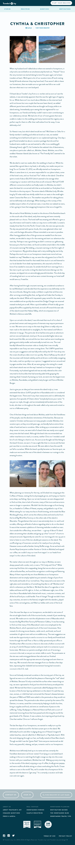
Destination (65, 9)
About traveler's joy (12, 810)
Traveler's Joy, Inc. (10, 840)
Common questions (11, 813)
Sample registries (35, 813)
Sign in (27, 795)
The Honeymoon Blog (59, 813)
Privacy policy (65, 836)
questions (44, 9)
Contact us (10, 795)
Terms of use (49, 836)
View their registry (43, 28)
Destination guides (59, 810)
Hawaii (29, 28)
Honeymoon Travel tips (60, 816)
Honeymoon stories (35, 810)
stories (7, 9)
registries (25, 9)
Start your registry (61, 3)
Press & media (9, 816)
